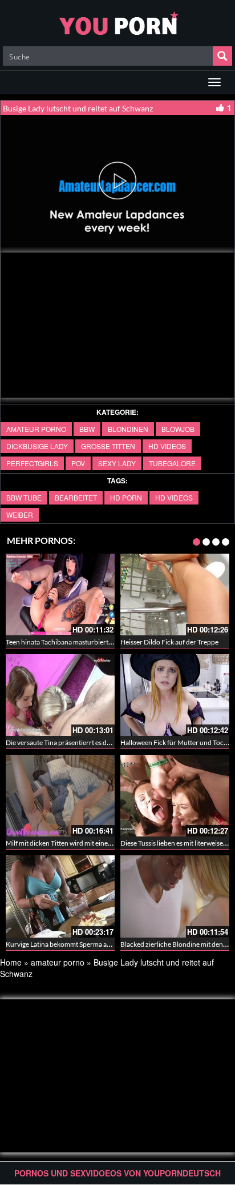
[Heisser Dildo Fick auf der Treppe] (174, 594)
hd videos (174, 497)
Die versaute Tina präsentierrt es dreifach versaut (78, 742)
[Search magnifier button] (222, 56)
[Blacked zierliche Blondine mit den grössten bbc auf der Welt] (174, 896)
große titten (108, 446)
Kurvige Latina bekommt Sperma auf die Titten (74, 944)
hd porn (126, 497)
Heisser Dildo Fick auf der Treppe (169, 642)
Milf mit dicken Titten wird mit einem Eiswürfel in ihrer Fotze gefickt (105, 843)
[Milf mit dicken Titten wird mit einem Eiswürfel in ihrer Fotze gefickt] (60, 795)
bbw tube (24, 497)
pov (78, 463)
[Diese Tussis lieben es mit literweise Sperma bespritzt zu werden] (174, 795)
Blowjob (178, 429)
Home (11, 962)
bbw (87, 429)
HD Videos (167, 446)
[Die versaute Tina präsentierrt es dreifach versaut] (60, 695)
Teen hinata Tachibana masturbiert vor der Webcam (82, 642)
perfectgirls (32, 463)
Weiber (19, 514)
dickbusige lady (37, 446)
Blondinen (128, 429)
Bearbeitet (76, 497)
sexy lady (117, 463)
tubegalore (172, 463)
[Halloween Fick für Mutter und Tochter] (174, 695)
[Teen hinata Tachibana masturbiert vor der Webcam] (60, 594)
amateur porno (36, 429)
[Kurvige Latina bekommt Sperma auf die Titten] (60, 896)
